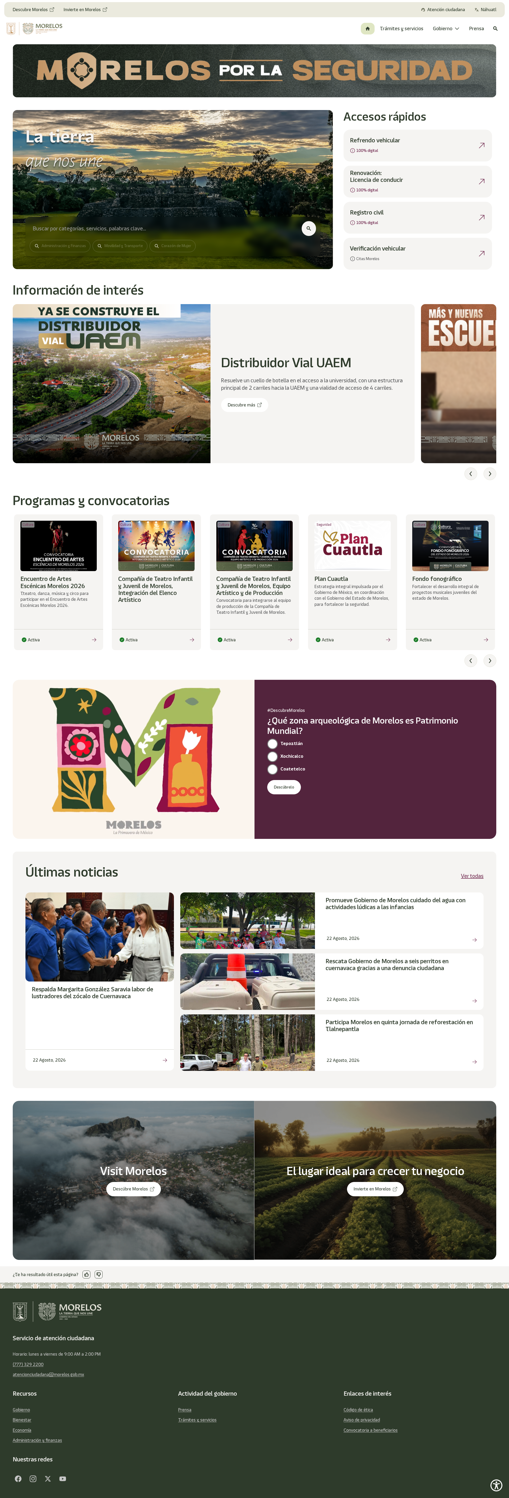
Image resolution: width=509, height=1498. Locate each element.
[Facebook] (18, 1479)
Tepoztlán (291, 743)
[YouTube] (62, 1479)
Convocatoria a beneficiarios (371, 1430)
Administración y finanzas (37, 1440)
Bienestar (22, 1420)
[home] (39, 28)
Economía (22, 1430)
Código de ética (358, 1410)
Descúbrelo (284, 787)
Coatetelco (292, 769)
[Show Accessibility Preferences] (496, 1485)
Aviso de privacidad (362, 1420)
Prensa (184, 1410)
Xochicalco (291, 756)
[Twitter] (47, 1479)
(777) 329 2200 (28, 1364)
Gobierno (21, 1410)
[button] (470, 473)
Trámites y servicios (197, 1420)
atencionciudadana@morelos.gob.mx (48, 1374)
